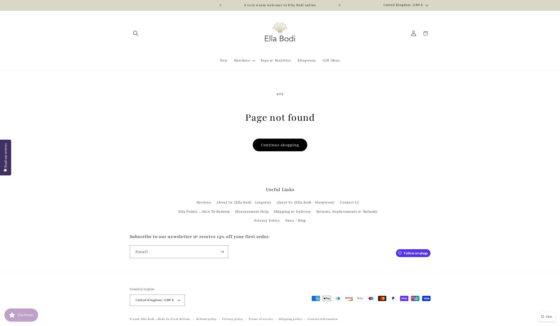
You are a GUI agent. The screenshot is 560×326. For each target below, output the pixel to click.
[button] (136, 33)
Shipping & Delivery (292, 211)
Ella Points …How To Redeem (204, 211)
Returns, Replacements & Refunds (347, 211)
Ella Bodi (147, 319)
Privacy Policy (267, 220)
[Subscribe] (222, 251)
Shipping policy (290, 319)
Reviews (204, 202)
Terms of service (260, 319)
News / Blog (295, 220)
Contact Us (349, 202)
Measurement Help (252, 211)
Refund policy (206, 319)
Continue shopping (280, 144)
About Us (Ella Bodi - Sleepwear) (305, 202)
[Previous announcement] (220, 5)
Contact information (322, 319)
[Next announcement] (339, 5)
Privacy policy (232, 319)
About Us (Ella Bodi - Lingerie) (243, 202)
